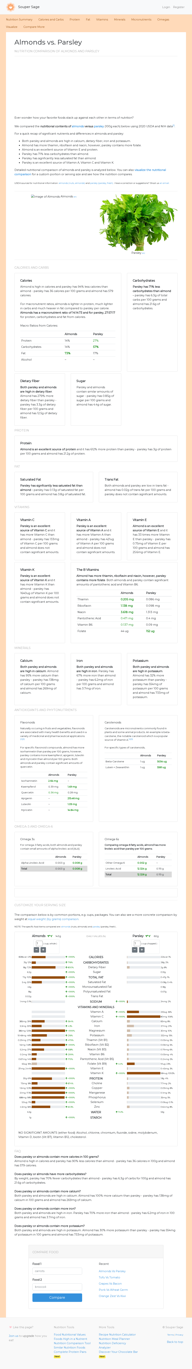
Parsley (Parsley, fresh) (101, 183)
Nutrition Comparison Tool (72, 1343)
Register (178, 7)
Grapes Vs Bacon (110, 1283)
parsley (99, 126)
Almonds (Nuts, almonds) (72, 183)
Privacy (179, 1334)
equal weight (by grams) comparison (53, 919)
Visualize (11, 27)
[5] (132, 739)
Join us (13, 1336)
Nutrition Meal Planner (114, 1339)
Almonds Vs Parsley (112, 1271)
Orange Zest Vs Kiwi (112, 1296)
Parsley (136, 253)
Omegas (163, 19)
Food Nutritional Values (70, 1334)
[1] (174, 125)
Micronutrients (141, 19)
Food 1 (36, 1264)
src (75, 196)
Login (166, 7)
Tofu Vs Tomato (109, 1277)
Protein (75, 19)
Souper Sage (28, 7)
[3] (23, 739)
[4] (130, 739)
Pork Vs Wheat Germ (113, 1290)
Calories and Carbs (51, 19)
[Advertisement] (96, 87)
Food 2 (37, 1279)
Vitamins (102, 19)
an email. (164, 183)
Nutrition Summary (19, 19)
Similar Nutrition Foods (69, 1347)
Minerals (119, 19)
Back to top (175, 1342)
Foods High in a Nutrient (70, 1339)
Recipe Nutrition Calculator (117, 1334)
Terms (170, 1334)
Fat (88, 19)
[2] (21, 739)
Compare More (34, 27)
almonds (78, 126)
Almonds (67, 196)
